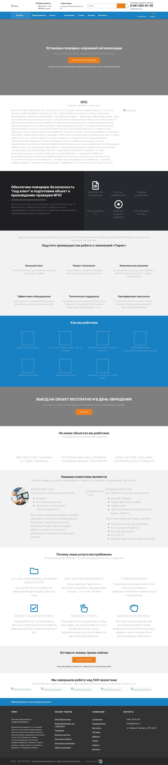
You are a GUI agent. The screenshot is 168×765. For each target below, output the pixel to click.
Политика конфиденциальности (44, 761)
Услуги (52, 15)
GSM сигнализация (63, 747)
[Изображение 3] (84, 689)
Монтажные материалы (65, 743)
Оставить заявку (84, 660)
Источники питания (63, 739)
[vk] (150, 702)
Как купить (96, 728)
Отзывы (91, 15)
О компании (69, 15)
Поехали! (84, 412)
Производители (39, 15)
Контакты (102, 15)
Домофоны (59, 730)
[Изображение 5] (144, 689)
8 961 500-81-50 (141, 5)
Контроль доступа (62, 735)
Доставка (96, 732)
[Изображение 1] (24, 689)
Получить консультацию (84, 60)
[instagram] (155, 702)
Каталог (19, 15)
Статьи (81, 15)
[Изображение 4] (114, 689)
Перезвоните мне (136, 9)
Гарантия (96, 736)
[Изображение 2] (54, 689)
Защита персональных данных (68, 761)
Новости (95, 745)
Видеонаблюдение (63, 719)
